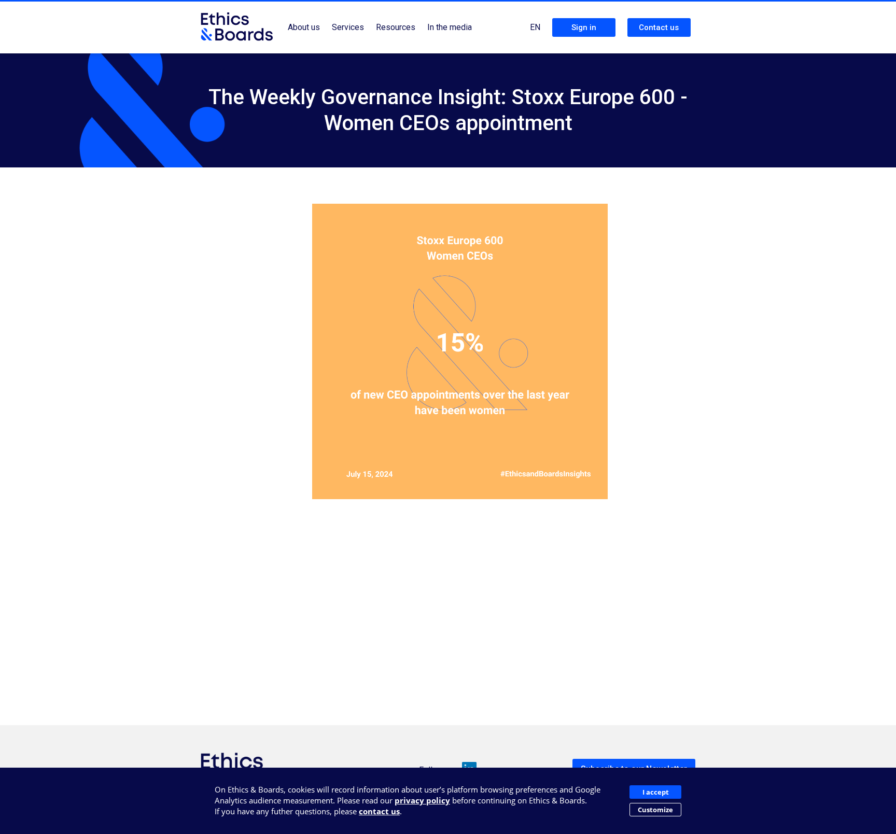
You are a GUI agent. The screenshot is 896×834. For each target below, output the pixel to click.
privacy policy (422, 800)
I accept (655, 792)
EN (535, 27)
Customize (655, 809)
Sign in (583, 27)
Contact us (659, 27)
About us (304, 27)
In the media (449, 27)
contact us (379, 811)
